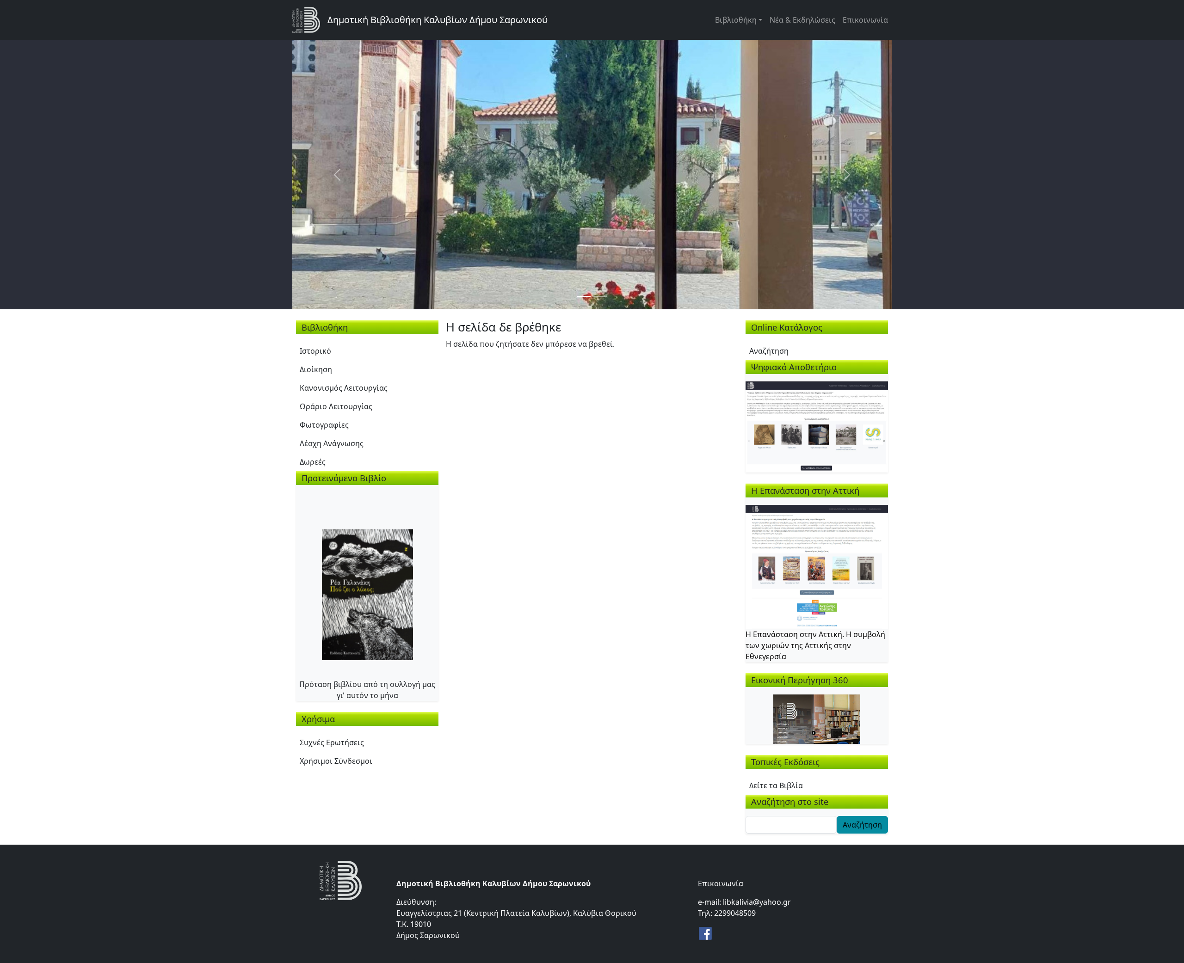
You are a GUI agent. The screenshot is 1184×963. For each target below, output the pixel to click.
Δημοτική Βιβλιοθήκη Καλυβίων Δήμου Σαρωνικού (437, 19)
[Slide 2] (600, 296)
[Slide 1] (584, 296)
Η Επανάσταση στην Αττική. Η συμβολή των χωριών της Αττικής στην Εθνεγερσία (815, 645)
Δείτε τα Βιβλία (776, 785)
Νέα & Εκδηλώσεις (802, 20)
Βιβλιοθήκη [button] (736, 20)
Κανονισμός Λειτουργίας (344, 388)
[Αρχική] (309, 20)
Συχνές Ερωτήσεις (332, 742)
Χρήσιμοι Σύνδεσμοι (336, 761)
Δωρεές (313, 462)
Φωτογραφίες (324, 425)
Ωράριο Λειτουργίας (336, 406)
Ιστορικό (315, 351)
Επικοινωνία (865, 20)
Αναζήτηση (769, 351)
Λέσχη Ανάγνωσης (332, 443)
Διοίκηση (316, 369)
